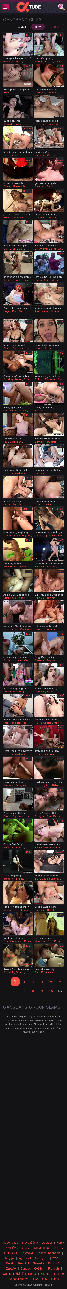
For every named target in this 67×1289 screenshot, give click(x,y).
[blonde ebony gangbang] (18, 138)
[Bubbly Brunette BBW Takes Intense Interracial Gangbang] (49, 424)
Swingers (20, 785)
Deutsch (47, 1242)
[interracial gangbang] (18, 518)
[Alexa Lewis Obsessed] (18, 705)
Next (60, 991)
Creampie (16, 941)
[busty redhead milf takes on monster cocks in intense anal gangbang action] (18, 331)
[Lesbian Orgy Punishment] (49, 138)
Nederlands (10, 1242)
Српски (25, 1268)
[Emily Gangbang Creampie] (49, 393)
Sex (21, 311)
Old (5, 248)
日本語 (19, 1273)
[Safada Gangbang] (49, 231)
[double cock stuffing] (49, 861)
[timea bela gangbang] (49, 331)
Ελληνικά (27, 1253)
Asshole (39, 691)
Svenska (38, 1263)
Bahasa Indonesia (48, 1253)
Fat (5, 155)
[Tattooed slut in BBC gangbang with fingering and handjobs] (49, 737)
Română (23, 1263)
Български (40, 1278)
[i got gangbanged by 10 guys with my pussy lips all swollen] (18, 44)
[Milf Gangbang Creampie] (18, 861)
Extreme (50, 379)
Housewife (19, 186)
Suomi (7, 1273)
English (45, 1273)
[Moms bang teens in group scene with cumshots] (49, 106)
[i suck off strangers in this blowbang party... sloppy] (18, 893)
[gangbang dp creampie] (18, 263)
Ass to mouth (52, 847)
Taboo (18, 123)
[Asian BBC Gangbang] (18, 580)
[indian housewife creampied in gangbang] (18, 169)
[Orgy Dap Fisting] (49, 643)
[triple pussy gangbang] (18, 75)
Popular (55, 27)
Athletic (58, 722)
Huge (6, 92)
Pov (14, 311)
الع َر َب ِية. (25, 1258)
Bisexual (40, 660)
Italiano (59, 1273)
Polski (10, 1263)
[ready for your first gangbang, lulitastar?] (49, 705)
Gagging (40, 217)
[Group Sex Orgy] (18, 830)
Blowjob (8, 123)
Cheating (52, 92)
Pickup (39, 379)
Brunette (40, 155)
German (8, 61)
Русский (53, 1263)
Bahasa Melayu (19, 1278)
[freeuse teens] (49, 924)
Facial (48, 61)
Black (13, 155)
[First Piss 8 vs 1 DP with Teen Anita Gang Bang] (18, 737)
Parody (58, 941)
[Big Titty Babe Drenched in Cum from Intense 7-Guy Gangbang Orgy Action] (49, 580)
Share (6, 186)
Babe (58, 61)
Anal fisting (41, 311)
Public (50, 186)
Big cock (8, 972)
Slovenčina (41, 1247)
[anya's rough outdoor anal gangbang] (49, 362)
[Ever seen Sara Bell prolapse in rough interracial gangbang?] (18, 456)
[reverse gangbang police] (49, 487)
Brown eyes (41, 248)
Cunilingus (9, 597)
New (38, 27)
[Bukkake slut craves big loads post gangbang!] (49, 768)
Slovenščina (30, 1242)
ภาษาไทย (12, 1247)
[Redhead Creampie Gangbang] (18, 924)
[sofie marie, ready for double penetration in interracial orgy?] (49, 456)
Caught (51, 155)
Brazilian (56, 248)
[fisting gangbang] (18, 393)
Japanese (18, 217)
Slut (21, 248)
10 (51, 991)
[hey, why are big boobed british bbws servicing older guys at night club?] (49, 955)
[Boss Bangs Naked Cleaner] (18, 799)
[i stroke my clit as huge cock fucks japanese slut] (49, 518)
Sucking (8, 379)
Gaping (54, 311)
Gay (58, 123)
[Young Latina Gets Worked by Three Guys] (49, 893)
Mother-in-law (18, 410)
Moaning (40, 941)
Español (11, 1268)
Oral (46, 280)
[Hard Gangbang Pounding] (49, 44)
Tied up (51, 217)
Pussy (49, 123)
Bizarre (39, 629)
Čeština (39, 1268)
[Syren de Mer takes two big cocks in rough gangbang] (18, 612)
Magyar (10, 1258)
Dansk (55, 1278)
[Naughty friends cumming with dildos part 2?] (18, 549)
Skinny (39, 61)
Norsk (60, 1242)
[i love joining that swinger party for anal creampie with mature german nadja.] (18, 768)
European (15, 441)
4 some (17, 660)
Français (54, 1268)
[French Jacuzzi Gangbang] (18, 424)
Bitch (18, 61)
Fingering (49, 754)
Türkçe (32, 1273)
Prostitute (9, 566)
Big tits (39, 410)
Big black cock (11, 280)
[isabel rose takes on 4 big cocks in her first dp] (49, 830)
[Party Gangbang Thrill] (18, 674)
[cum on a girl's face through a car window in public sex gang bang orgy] (18, 643)
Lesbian (22, 566)
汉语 (55, 1247)
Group (55, 280)
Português (42, 1258)
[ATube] (33, 7)
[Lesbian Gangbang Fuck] (49, 200)
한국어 (26, 1247)
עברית (56, 1258)
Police (48, 504)
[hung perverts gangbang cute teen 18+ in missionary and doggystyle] (18, 106)
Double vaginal (50, 878)
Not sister (9, 691)
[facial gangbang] (18, 487)
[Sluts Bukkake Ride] (49, 799)
